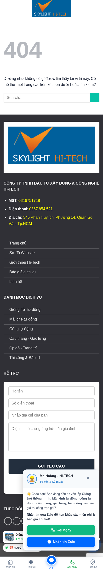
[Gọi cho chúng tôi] (17, 521)
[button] (6, 8)
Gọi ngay (64, 530)
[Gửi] (94, 97)
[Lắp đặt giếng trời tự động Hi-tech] (51, 8)
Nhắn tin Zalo (64, 542)
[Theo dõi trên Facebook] (8, 521)
